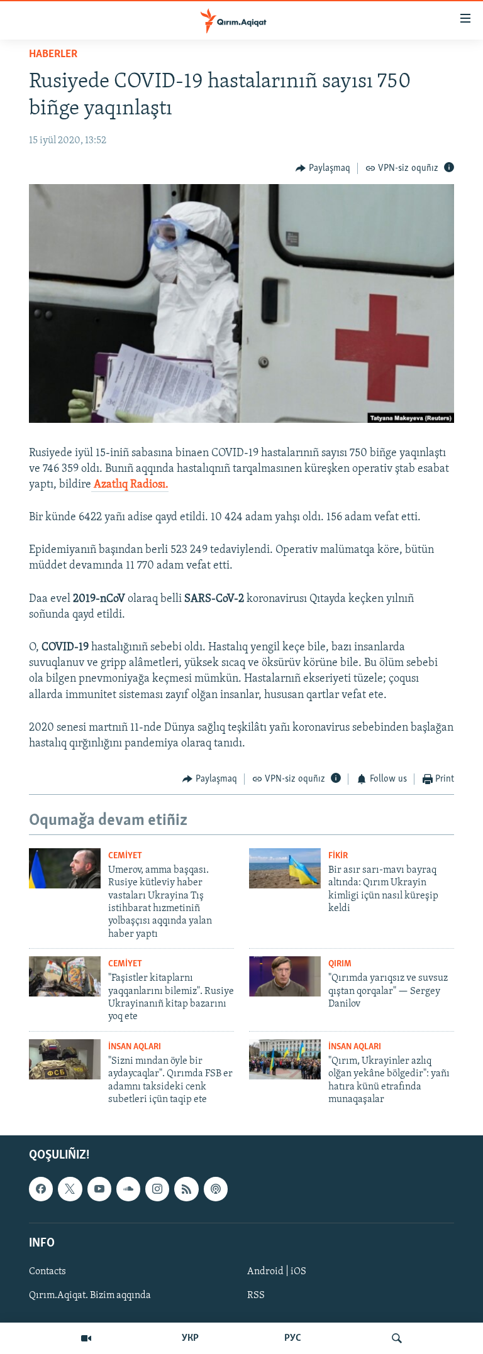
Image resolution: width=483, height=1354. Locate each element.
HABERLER (53, 54)
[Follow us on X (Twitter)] (70, 1189)
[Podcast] (216, 1189)
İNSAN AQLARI (134, 1047)
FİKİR (338, 856)
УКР (190, 1338)
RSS (256, 1296)
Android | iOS (276, 1272)
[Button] (323, 168)
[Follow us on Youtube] (99, 1189)
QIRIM (340, 964)
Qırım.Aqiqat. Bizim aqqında (90, 1296)
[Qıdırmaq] (397, 1338)
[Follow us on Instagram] (157, 1189)
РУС (292, 1338)
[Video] (86, 1338)
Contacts (47, 1272)
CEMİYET (125, 856)
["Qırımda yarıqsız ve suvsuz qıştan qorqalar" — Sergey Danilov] (285, 976)
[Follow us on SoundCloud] (128, 1189)
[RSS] (186, 1189)
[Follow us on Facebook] (41, 1189)
